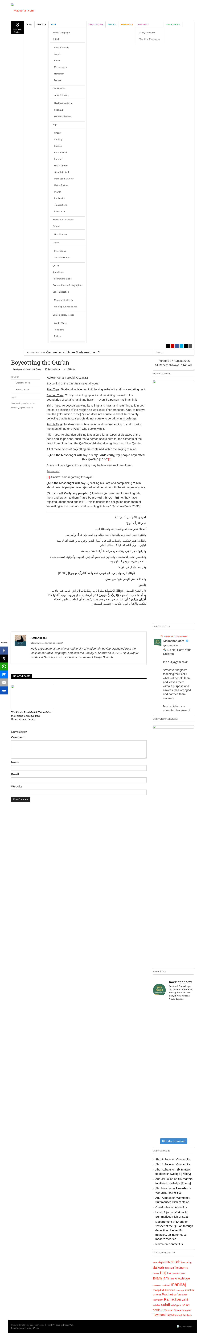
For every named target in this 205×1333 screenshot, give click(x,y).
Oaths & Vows (61, 185)
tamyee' (186, 1310)
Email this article (22, 383)
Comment (18, 737)
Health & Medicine (63, 103)
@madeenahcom (170, 645)
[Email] (4, 682)
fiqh (186, 1268)
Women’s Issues (62, 116)
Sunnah (168, 1310)
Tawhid (170, 1315)
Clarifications (59, 88)
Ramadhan (172, 1299)
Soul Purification (61, 292)
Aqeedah (164, 1262)
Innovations (60, 251)
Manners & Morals (63, 300)
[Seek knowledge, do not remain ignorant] (159, 1085)
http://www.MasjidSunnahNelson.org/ (47, 643)
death (167, 1268)
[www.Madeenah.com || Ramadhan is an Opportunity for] (187, 1118)
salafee (156, 1305)
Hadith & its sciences (63, 219)
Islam (157, 1278)
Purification (59, 198)
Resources (143, 24)
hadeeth (156, 1273)
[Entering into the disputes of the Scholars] (159, 1112)
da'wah (158, 1267)
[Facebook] (4, 651)
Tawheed (159, 1314)
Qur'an (38, 369)
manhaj (178, 1284)
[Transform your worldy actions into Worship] (173, 1087)
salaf (185, 1299)
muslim (189, 1290)
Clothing (58, 139)
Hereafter (59, 73)
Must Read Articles (17, 27)
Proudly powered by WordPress (25, 1328)
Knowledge (58, 272)
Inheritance (60, 211)
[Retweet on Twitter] (161, 636)
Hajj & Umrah (61, 165)
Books (57, 60)
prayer (157, 1294)
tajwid (22, 408)
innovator (181, 1273)
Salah (186, 1305)
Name (15, 762)
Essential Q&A (96, 24)
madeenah (157, 1285)
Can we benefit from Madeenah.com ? (73, 352)
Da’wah (56, 226)
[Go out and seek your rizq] (173, 1010)
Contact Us (183, 1159)
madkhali (166, 1285)
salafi (165, 1305)
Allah (155, 1262)
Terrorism (59, 329)
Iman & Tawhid (61, 47)
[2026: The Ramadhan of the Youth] (173, 1112)
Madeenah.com (173, 641)
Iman (174, 1273)
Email (15, 774)
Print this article (22, 389)
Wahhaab (187, 1315)
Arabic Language (61, 32)
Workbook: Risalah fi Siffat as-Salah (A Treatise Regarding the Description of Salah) (31, 716)
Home (29, 24)
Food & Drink (60, 152)
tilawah (29, 408)
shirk (156, 1310)
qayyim (25, 403)
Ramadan (158, 1299)
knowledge (182, 1278)
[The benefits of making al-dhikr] (159, 1043)
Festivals (58, 109)
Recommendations (62, 278)
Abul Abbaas (69, 369)
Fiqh (55, 124)
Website (16, 786)
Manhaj (56, 242)
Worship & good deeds (65, 306)
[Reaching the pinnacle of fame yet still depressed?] (187, 1019)
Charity (57, 133)
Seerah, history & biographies (67, 285)
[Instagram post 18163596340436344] (187, 1085)
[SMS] (4, 674)
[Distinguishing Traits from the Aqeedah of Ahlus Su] (187, 1054)
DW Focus (55, 1325)
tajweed (14, 408)
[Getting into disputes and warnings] (159, 1015)
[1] (109, 459)
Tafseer (178, 1310)
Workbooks (126, 24)
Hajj (163, 1273)
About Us (41, 24)
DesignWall (68, 1325)
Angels (57, 54)
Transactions (60, 205)
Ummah (178, 1315)
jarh (166, 1278)
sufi (162, 1310)
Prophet (167, 1294)
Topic (54, 24)
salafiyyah (176, 1305)
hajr (169, 1273)
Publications (173, 24)
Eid (172, 1267)
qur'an (32, 403)
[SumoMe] (4, 690)
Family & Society (61, 95)
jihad (172, 1279)
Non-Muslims (60, 234)
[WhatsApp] (4, 666)
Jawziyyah (15, 403)
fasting (179, 1267)
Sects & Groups (62, 257)
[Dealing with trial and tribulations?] (173, 1046)
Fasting (58, 146)
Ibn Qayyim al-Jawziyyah (24, 369)
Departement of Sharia (169, 1221)
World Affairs (60, 323)
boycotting (186, 1262)
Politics (57, 336)
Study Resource (147, 32)
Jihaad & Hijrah (62, 172)
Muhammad (168, 1290)
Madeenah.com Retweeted (176, 636)
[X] (4, 659)
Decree (58, 80)
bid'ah (175, 1262)
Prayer (57, 191)
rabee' (184, 1295)
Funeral (58, 159)
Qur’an (56, 265)
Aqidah (56, 39)
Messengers (60, 67)
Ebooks (111, 24)
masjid (157, 1290)
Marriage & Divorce (64, 178)
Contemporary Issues (63, 315)
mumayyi (180, 1290)
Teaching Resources (149, 39)
